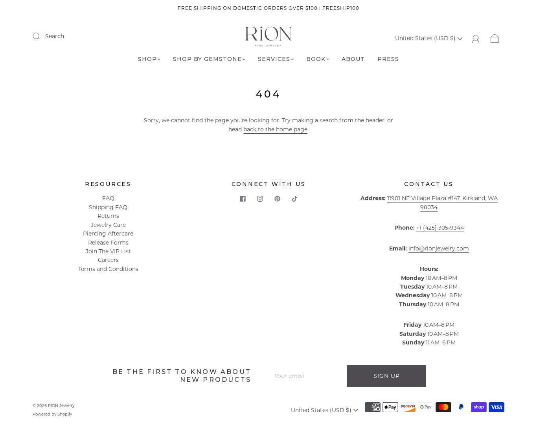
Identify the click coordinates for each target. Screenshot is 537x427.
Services (274, 59)
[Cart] (494, 38)
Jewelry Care (108, 224)
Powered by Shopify (52, 414)
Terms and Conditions (108, 268)
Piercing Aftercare (108, 233)
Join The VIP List (108, 251)
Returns (108, 215)
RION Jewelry (61, 405)
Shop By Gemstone (207, 59)
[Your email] (307, 376)
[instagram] (259, 198)
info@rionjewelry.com (438, 248)
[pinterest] (277, 198)
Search (54, 36)
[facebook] (242, 198)
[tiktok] (294, 198)
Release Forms (108, 242)
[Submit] (41, 35)
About (353, 59)
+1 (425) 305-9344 (440, 227)
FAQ (108, 198)
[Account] (476, 38)
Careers (108, 259)
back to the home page (275, 129)
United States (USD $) (426, 38)
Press (388, 59)
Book (316, 59)
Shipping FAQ (108, 207)
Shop (147, 59)
